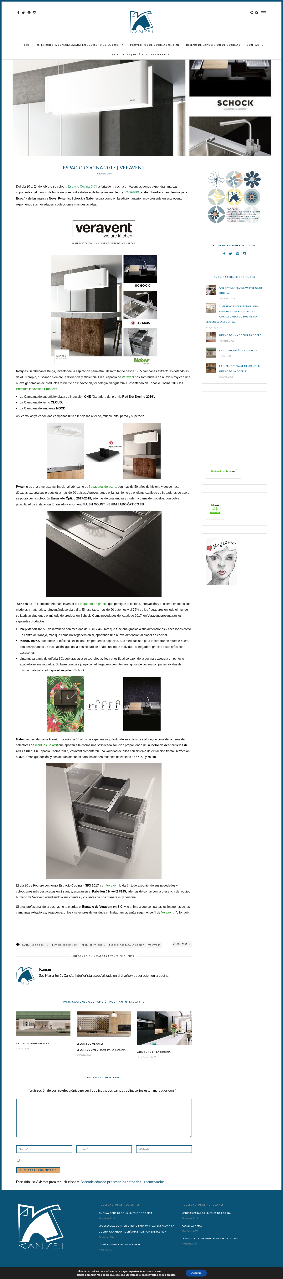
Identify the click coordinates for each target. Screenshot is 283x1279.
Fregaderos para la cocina (126, 945)
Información (83, 956)
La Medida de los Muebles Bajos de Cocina (210, 1238)
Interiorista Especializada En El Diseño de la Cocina (80, 44)
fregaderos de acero (102, 486)
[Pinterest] (29, 12)
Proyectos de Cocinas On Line (155, 44)
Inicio (24, 44)
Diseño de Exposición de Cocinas (213, 44)
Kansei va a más (192, 1225)
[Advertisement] (230, 420)
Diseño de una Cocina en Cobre (240, 335)
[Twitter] (230, 253)
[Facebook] (224, 253)
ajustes (171, 1275)
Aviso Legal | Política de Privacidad (141, 54)
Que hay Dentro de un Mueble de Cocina (125, 1213)
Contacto (255, 44)
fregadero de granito (93, 603)
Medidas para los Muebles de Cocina (206, 1213)
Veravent (127, 377)
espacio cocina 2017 (65, 945)
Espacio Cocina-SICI (82, 186)
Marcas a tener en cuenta (115, 956)
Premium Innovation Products (36, 389)
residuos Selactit (46, 745)
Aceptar (196, 1273)
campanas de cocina (35, 945)
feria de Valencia (93, 945)
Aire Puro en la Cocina (154, 1051)
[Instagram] (34, 12)
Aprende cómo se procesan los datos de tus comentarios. (122, 1182)
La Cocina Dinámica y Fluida (37, 1043)
